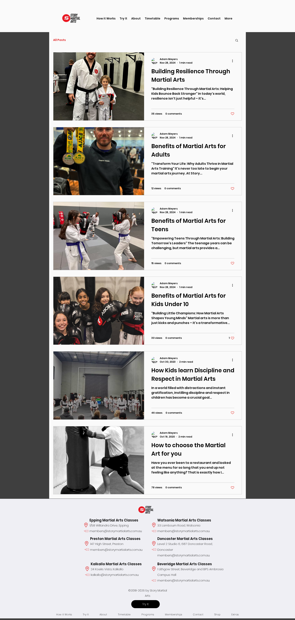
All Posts (59, 40)
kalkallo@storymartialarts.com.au (115, 575)
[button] (123, 18)
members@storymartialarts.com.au (116, 531)
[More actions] (233, 61)
